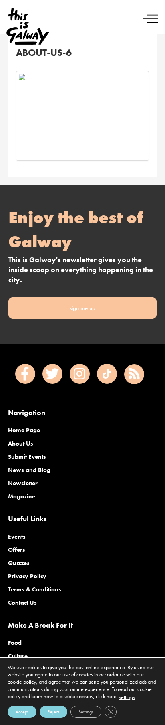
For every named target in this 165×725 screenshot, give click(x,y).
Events (17, 537)
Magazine (21, 496)
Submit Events (27, 457)
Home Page (24, 430)
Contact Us (22, 603)
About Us (20, 443)
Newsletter (23, 483)
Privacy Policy (27, 576)
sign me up (82, 308)
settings (127, 697)
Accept (22, 712)
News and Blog (29, 470)
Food (15, 643)
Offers (16, 550)
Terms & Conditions (34, 589)
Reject (53, 712)
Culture (18, 656)
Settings (85, 712)
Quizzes (19, 563)
